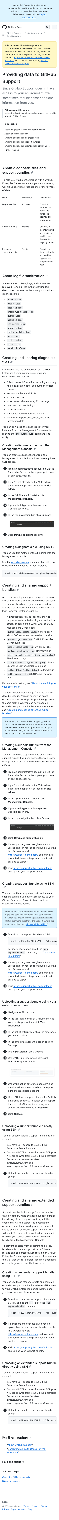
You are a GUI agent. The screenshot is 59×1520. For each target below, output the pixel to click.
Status (44, 1506)
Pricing (5, 1509)
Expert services (18, 1509)
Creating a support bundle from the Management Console (26, 746)
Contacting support (33, 33)
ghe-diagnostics (20, 562)
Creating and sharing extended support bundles (28, 1202)
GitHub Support (14, 33)
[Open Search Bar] (47, 27)
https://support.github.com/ (23, 854)
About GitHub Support (20, 1444)
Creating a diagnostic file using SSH (27, 547)
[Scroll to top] (53, 1514)
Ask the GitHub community (17, 1477)
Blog (30, 1509)
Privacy (35, 1506)
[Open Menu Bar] (54, 27)
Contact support (12, 1481)
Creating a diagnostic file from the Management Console (26, 447)
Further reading (15, 1437)
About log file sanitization (23, 276)
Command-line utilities (36, 924)
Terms (26, 1506)
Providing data (14, 36)
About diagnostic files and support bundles (24, 170)
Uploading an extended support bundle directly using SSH (29, 1364)
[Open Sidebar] (3, 34)
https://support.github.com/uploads (32, 868)
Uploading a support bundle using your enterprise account (29, 1003)
